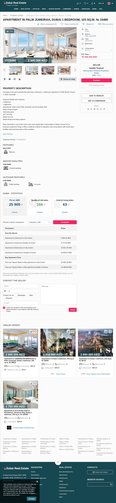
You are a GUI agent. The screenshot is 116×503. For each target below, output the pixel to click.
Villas (61, 481)
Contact (96, 80)
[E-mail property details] (9, 79)
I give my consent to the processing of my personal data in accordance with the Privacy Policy (22, 309)
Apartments (63, 475)
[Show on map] (4, 79)
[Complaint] (19, 79)
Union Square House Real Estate (98, 374)
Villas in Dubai (64, 439)
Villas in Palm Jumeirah (64, 442)
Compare (65, 222)
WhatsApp (21, 295)
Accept (31, 499)
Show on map (69, 79)
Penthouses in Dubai (47, 439)
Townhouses (63, 484)
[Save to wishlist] (35, 331)
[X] (94, 109)
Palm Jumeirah (90, 36)
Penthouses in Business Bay (45, 452)
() (49, 24)
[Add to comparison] (31, 331)
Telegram (9, 298)
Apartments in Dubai (29, 439)
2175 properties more (96, 85)
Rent (61, 497)
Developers (35, 475)
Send (72, 310)
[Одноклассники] (91, 109)
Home (33, 472)
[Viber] (98, 109)
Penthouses (63, 478)
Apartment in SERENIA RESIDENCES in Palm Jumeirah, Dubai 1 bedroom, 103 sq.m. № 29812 (20, 360)
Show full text (7, 134)
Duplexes (62, 487)
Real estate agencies (38, 478)
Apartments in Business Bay (27, 452)
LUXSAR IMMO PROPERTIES (23, 428)
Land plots (63, 494)
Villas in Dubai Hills (66, 446)
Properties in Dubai (10, 439)
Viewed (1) (90, 24)
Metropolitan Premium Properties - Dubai (96, 72)
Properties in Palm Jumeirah (9, 442)
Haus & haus (60, 374)
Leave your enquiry (101, 472)
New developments (66, 472)
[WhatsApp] (101, 109)
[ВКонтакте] (88, 109)
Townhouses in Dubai (85, 439)
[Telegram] (104, 109)
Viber (31, 295)
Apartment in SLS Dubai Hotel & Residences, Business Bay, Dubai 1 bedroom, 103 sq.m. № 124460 (18, 412)
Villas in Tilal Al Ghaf (66, 449)
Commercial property (66, 491)
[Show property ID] (14, 79)
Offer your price (107, 24)
